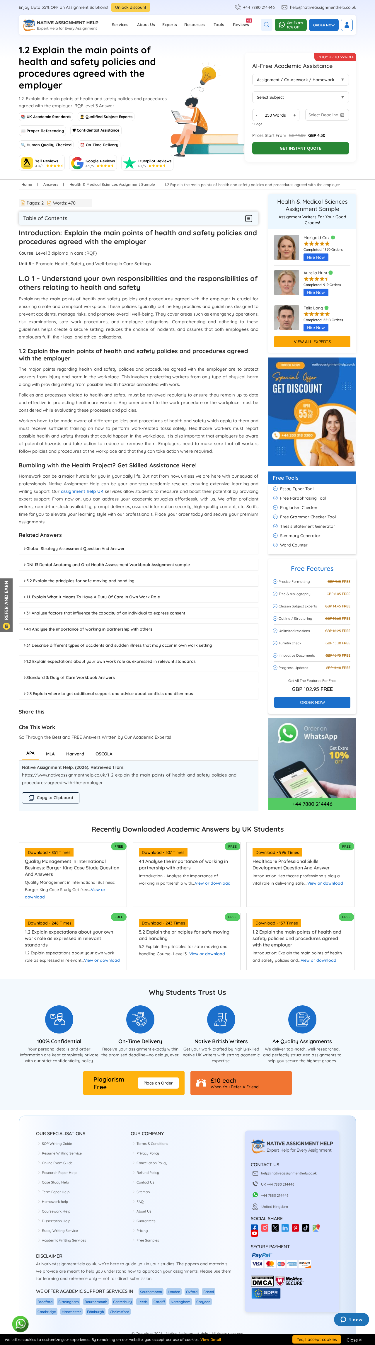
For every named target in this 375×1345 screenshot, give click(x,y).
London (174, 1292)
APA (30, 753)
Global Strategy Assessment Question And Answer (75, 548)
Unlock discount (130, 7)
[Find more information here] (320, 1261)
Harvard (75, 754)
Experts (169, 24)
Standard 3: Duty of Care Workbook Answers (70, 677)
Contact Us (145, 1182)
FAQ (140, 1201)
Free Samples (148, 1240)
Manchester (71, 1312)
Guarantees (146, 1221)
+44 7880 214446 (259, 7)
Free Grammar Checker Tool (308, 517)
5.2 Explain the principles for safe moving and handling (80, 580)
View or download (213, 883)
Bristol (208, 1292)
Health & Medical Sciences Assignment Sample (112, 184)
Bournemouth (96, 1302)
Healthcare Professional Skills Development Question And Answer (291, 864)
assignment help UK (82, 491)
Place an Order (158, 1083)
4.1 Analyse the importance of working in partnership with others (89, 629)
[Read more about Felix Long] (286, 320)
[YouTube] (256, 1235)
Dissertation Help (56, 1221)
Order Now (324, 25)
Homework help (55, 1201)
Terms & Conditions (152, 1143)
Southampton (151, 1292)
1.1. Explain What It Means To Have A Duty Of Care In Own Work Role (93, 597)
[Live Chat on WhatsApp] (21, 1324)
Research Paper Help (59, 1172)
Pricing (142, 1230)
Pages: (35, 203)
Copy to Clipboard (55, 797)
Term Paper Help (55, 1192)
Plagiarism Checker (299, 507)
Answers (50, 184)
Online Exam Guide (57, 1163)
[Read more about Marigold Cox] (286, 250)
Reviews (241, 22)
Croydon (203, 1302)
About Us (146, 24)
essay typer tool (296, 488)
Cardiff (159, 1302)
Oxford (191, 1292)
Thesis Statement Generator (307, 526)
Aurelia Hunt (316, 272)
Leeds (143, 1302)
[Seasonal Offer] (312, 468)
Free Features (312, 568)
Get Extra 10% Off (295, 25)
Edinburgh (95, 1312)
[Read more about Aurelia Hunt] (286, 285)
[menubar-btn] (249, 218)
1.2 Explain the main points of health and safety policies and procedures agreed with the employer (297, 938)
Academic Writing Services (64, 1240)
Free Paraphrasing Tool (303, 498)
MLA (50, 754)
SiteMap (143, 1192)
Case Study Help (55, 1182)
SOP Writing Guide (57, 1143)
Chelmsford (119, 1312)
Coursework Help (56, 1211)
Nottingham (180, 1302)
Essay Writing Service (60, 1230)
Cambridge (47, 1312)
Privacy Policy (148, 1153)
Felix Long (314, 308)
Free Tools (286, 477)
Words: (64, 203)
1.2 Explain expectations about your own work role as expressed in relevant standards (111, 661)
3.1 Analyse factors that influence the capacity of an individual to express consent (105, 613)
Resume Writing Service (62, 1153)
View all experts (312, 341)
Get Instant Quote (300, 148)
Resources (194, 24)
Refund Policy (148, 1172)
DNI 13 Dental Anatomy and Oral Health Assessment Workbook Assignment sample (108, 564)
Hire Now (316, 257)
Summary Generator (300, 535)
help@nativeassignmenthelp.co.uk (323, 7)
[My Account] (347, 25)
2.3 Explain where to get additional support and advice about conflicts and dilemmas (109, 693)
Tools (219, 24)
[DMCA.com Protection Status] (262, 1285)
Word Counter (294, 545)
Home (26, 184)
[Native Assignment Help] (60, 25)
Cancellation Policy (152, 1163)
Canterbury (122, 1302)
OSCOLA (104, 754)
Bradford (45, 1302)
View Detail (210, 1339)
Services (120, 24)
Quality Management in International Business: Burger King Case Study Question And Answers (72, 867)
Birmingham (68, 1302)
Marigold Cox (317, 237)
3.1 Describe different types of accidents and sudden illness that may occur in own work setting (119, 645)
